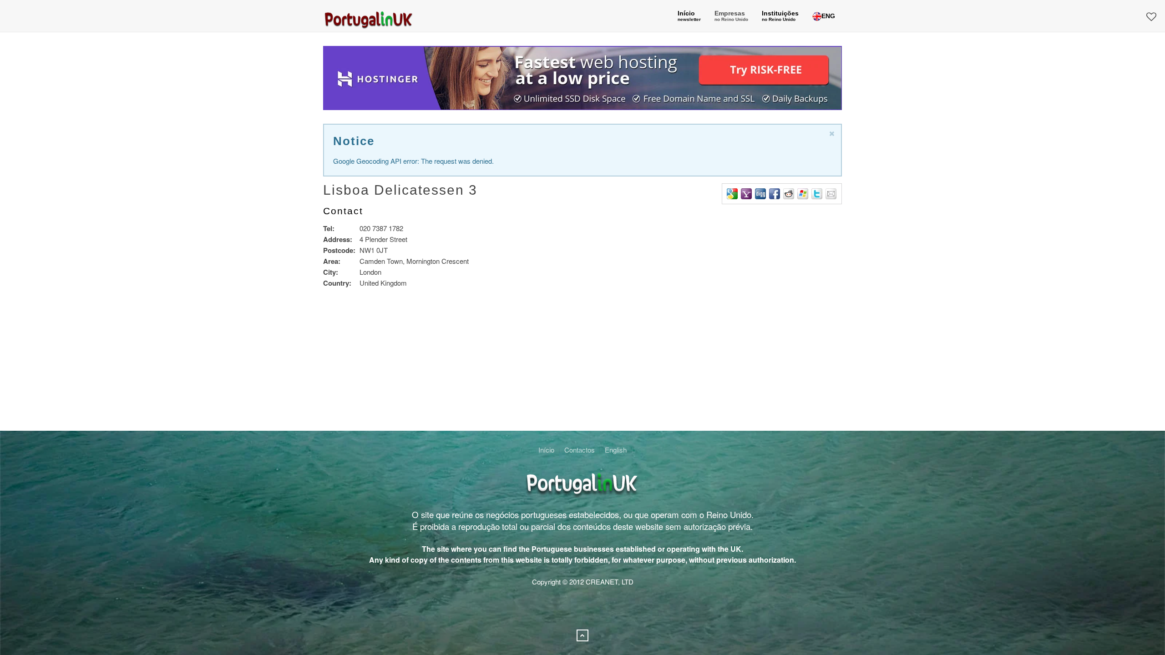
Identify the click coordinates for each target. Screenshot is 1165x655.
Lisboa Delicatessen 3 (400, 189)
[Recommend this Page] (831, 193)
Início (546, 449)
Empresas (731, 16)
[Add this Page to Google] (732, 193)
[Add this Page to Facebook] (774, 193)
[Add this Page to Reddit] (788, 193)
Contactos (579, 449)
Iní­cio (689, 16)
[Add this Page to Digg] (760, 193)
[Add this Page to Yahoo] (746, 193)
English (616, 449)
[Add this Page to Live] (802, 193)
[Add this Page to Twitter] (816, 193)
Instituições (780, 16)
